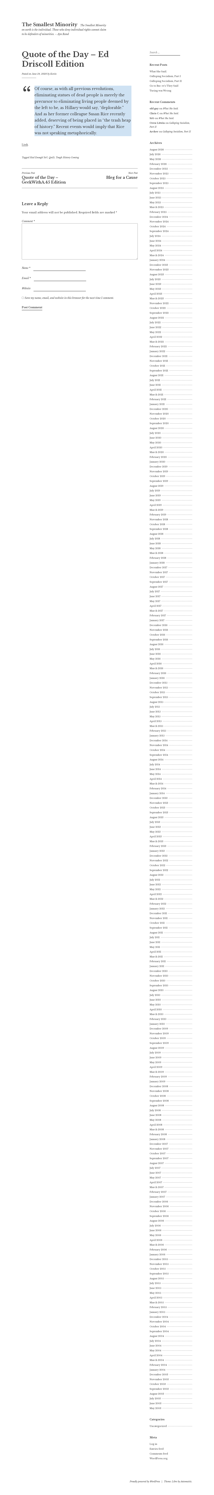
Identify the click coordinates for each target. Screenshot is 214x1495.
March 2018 (156, 553)
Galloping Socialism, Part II (166, 81)
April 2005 (156, 1297)
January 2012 (157, 908)
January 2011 (157, 966)
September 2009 (159, 1043)
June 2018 (155, 543)
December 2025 (159, 168)
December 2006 (159, 1201)
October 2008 (158, 1096)
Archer (154, 131)
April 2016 (156, 663)
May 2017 (155, 601)
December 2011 (158, 913)
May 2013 (155, 831)
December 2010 (159, 971)
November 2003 (159, 1379)
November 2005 (159, 1264)
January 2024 (157, 260)
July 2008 (155, 1110)
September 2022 (159, 313)
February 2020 (158, 457)
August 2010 (157, 990)
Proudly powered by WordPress (145, 1481)
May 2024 (155, 245)
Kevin (53, 73)
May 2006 (155, 1235)
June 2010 (155, 999)
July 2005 (155, 1283)
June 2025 (155, 197)
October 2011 (157, 923)
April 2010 (156, 1009)
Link (25, 144)
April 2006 (156, 1240)
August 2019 (156, 486)
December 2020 (159, 409)
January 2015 (157, 735)
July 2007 (155, 1168)
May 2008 (155, 1120)
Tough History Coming (67, 157)
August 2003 (157, 1393)
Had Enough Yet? (39, 157)
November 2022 (159, 303)
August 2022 (157, 317)
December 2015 (158, 682)
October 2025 (157, 178)
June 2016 (155, 654)
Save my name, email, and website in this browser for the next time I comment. (69, 297)
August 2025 (157, 188)
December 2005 (159, 1259)
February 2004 (158, 1365)
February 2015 (158, 730)
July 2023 (155, 279)
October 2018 (157, 524)
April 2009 (156, 1067)
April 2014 (156, 779)
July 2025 (155, 192)
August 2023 (157, 274)
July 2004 (155, 1341)
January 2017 (157, 620)
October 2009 (158, 1038)
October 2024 (158, 226)
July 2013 (155, 822)
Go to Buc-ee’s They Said (164, 85)
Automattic (186, 1481)
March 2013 (156, 841)
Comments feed (159, 1453)
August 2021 (156, 375)
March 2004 (157, 1360)
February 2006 (158, 1249)
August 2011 (156, 932)
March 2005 (157, 1302)
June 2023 (155, 284)
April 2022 (156, 337)
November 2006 (159, 1206)
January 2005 (157, 1312)
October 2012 (157, 865)
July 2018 (155, 538)
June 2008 (155, 1115)
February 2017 (158, 615)
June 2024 (155, 241)
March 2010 (156, 1014)
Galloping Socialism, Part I (165, 76)
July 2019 (155, 490)
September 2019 (159, 481)
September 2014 (159, 755)
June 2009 (155, 1057)
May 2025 (155, 202)
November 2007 (159, 1148)
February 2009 (158, 1076)
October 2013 (157, 807)
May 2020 (155, 442)
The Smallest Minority (49, 24)
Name (26, 267)
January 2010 (157, 1024)
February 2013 (158, 846)
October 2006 (158, 1211)
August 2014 (156, 759)
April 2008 (156, 1124)
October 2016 (157, 634)
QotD (52, 157)
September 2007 (159, 1158)
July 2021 (155, 380)
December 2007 (159, 1144)
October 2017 (157, 577)
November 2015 (159, 687)
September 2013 (159, 812)
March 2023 (157, 298)
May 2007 (155, 1177)
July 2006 (155, 1225)
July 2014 (155, 764)
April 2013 (156, 836)
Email (26, 278)
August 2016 (156, 644)
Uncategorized (158, 1426)
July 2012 (155, 879)
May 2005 (155, 1293)
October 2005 (158, 1268)
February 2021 (158, 399)
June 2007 (155, 1172)
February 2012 (158, 903)
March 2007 (157, 1187)
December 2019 (158, 466)
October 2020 (158, 418)
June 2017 (155, 596)
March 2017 (156, 610)
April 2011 (155, 951)
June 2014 (155, 769)
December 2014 (158, 740)
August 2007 (157, 1163)
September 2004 (159, 1331)
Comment (28, 221)
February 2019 (158, 514)
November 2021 (159, 361)
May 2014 (155, 774)
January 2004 (157, 1369)
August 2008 (157, 1105)
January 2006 (157, 1254)
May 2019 (155, 500)
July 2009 (155, 1052)
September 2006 (159, 1216)
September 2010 (159, 985)
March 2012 (156, 899)
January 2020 (157, 461)
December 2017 (158, 567)
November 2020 (159, 413)
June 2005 (155, 1288)
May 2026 (155, 159)
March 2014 (156, 783)
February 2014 (158, 788)
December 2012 (158, 855)
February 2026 (158, 164)
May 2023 (155, 289)
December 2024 (159, 217)
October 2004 (158, 1326)
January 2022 (157, 351)
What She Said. (158, 71)
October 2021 (157, 365)
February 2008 (158, 1134)
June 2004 (155, 1345)
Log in (153, 1444)
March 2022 (157, 341)
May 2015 (155, 716)
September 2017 (159, 582)
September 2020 (159, 423)
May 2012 (155, 889)
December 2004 (159, 1317)
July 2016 (155, 649)
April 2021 (156, 389)
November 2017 (159, 572)
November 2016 (159, 630)
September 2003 (159, 1389)
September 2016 (159, 639)
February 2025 (158, 212)
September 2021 (159, 370)
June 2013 (155, 827)
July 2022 (155, 322)
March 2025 (157, 207)
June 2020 (155, 437)
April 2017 (155, 606)
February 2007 (158, 1192)
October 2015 (157, 692)
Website (26, 288)
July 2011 (155, 937)
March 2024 (157, 255)
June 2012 (155, 884)
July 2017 (155, 591)
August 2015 (156, 702)
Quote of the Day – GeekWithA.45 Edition (44, 178)
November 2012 (159, 860)
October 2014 (157, 750)
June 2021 (155, 385)
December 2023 (159, 265)
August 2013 (156, 817)
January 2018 (157, 562)
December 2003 (159, 1374)
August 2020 (157, 428)
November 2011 (159, 918)
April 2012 (156, 894)
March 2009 (157, 1072)
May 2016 (155, 658)
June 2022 (155, 327)
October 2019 (157, 476)
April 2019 (156, 505)
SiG (152, 118)
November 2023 (159, 269)
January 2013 (157, 851)
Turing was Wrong (160, 90)
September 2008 (159, 1100)
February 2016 (158, 673)
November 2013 (159, 803)
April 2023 (156, 293)
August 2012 (156, 875)
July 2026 (155, 154)
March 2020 (157, 452)
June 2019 (155, 495)
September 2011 (159, 927)
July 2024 (155, 236)
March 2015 (156, 726)
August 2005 (157, 1278)
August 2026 (157, 149)
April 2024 (156, 250)
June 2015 (155, 711)
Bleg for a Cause (122, 176)
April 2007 (156, 1182)
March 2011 (156, 956)
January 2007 (157, 1196)
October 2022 (158, 308)
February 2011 (158, 961)
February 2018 (158, 558)
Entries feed (157, 1448)
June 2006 (155, 1230)
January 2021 (157, 404)
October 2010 (157, 980)
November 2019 (159, 471)
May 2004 (155, 1350)
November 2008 (159, 1091)
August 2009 (157, 1048)
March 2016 (156, 668)
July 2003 (155, 1398)
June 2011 (155, 942)
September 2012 (159, 870)
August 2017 (156, 586)
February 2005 (158, 1307)
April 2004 (156, 1355)
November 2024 (159, 221)
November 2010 (159, 975)
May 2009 (155, 1062)
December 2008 (159, 1086)
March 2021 (156, 394)
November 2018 (159, 519)
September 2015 (159, 697)
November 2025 (159, 173)
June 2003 (155, 1403)
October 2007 (157, 1153)
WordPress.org (158, 1458)
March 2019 (156, 510)
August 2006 (157, 1220)
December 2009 (159, 1028)
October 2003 (158, 1384)
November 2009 (159, 1033)
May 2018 (155, 548)
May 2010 (155, 1004)
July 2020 (155, 433)
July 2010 (155, 995)
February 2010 (158, 1019)
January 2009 (157, 1081)
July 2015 (155, 706)
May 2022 (155, 332)
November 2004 (159, 1321)
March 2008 (157, 1129)
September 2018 (159, 529)
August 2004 (157, 1336)
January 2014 (157, 793)
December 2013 (158, 798)
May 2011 (155, 947)
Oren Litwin (157, 123)
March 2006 (157, 1244)
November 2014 (159, 745)
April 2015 (156, 721)
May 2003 (155, 1408)
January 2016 (157, 678)
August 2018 (156, 534)
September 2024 (159, 231)
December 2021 (158, 356)
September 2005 (159, 1273)
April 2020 (156, 447)
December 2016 (158, 625)
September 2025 (159, 183)
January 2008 (157, 1139)
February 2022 (158, 346)
